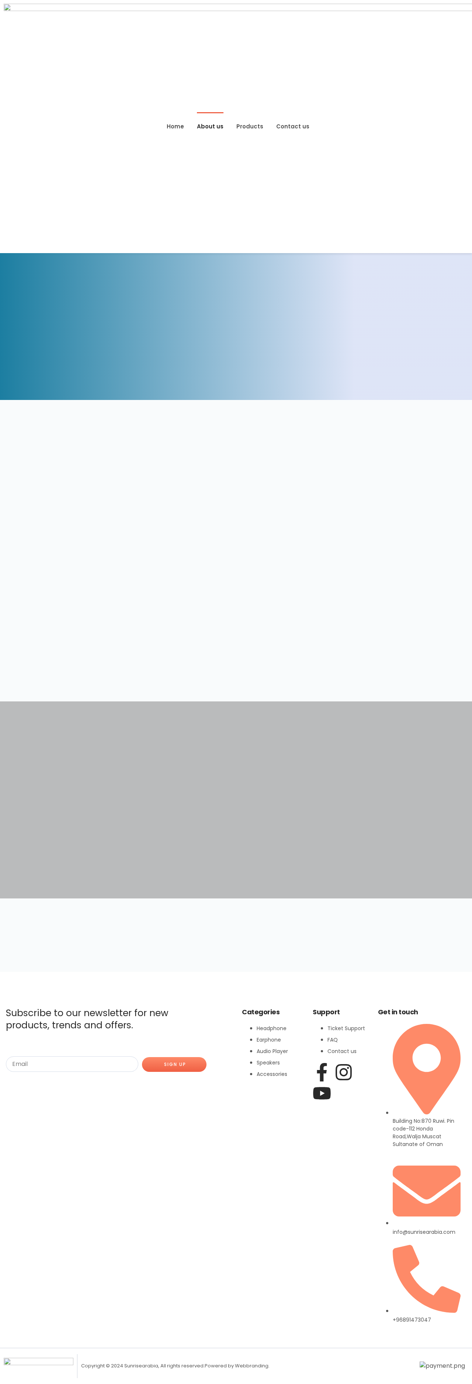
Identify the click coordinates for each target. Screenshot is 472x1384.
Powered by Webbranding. (237, 1365)
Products (249, 126)
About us (210, 126)
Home (175, 126)
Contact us (292, 126)
